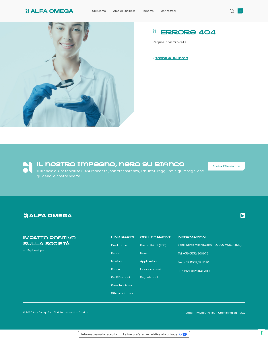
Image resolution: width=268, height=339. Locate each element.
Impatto (148, 11)
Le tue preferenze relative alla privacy (150, 334)
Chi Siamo (99, 11)
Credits (83, 312)
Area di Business (124, 11)
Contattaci (168, 11)
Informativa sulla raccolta (99, 334)
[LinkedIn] (242, 215)
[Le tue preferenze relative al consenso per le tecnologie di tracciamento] (261, 332)
